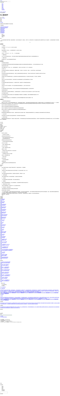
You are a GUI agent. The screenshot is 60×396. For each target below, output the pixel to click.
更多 (4, 283)
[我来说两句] (30, 311)
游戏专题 (3, 9)
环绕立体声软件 (4, 307)
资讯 (2, 6)
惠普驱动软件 (8, 307)
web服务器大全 (12, 307)
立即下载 (1, 22)
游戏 (2, 5)
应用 (2, 4)
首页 (2, 3)
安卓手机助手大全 (17, 307)
